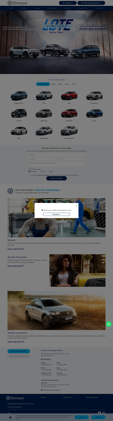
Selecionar (56, 214)
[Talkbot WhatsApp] (109, 324)
